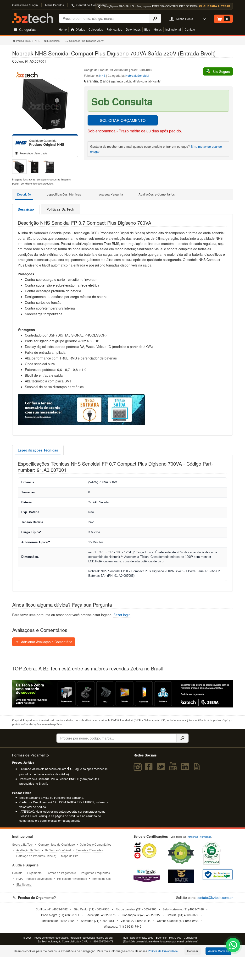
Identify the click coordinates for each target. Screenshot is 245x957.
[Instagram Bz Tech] (138, 769)
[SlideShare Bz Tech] (197, 769)
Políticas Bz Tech (60, 209)
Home (63, 29)
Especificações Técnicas (63, 194)
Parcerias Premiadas (89, 850)
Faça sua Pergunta (110, 194)
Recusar (192, 951)
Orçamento (34, 873)
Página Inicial (23, 41)
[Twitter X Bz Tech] (161, 769)
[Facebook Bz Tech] (150, 769)
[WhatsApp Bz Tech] (233, 945)
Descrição (24, 194)
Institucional (173, 29)
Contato (190, 29)
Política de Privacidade (72, 878)
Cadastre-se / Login (25, 5)
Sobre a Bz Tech (22, 844)
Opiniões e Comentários (95, 844)
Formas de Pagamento (61, 873)
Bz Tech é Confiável (58, 850)
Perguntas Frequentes (95, 873)
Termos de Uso (101, 878)
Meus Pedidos (54, 5)
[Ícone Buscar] (155, 18)
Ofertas (80, 29)
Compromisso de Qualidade (56, 844)
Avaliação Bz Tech (28, 850)
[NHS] (21, 143)
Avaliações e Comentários (157, 194)
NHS (37, 41)
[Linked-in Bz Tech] (186, 769)
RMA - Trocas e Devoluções (34, 878)
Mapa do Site (69, 856)
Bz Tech (32, 18)
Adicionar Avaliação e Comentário (46, 641)
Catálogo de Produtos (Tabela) (36, 856)
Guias (158, 29)
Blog (147, 29)
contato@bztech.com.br (215, 897)
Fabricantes (114, 29)
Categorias (96, 29)
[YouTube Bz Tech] (174, 769)
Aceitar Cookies (218, 951)
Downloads (133, 29)
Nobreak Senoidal (137, 75)
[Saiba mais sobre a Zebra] (122, 694)
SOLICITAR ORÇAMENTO (122, 120)
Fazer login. (122, 614)
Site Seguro (24, 884)
